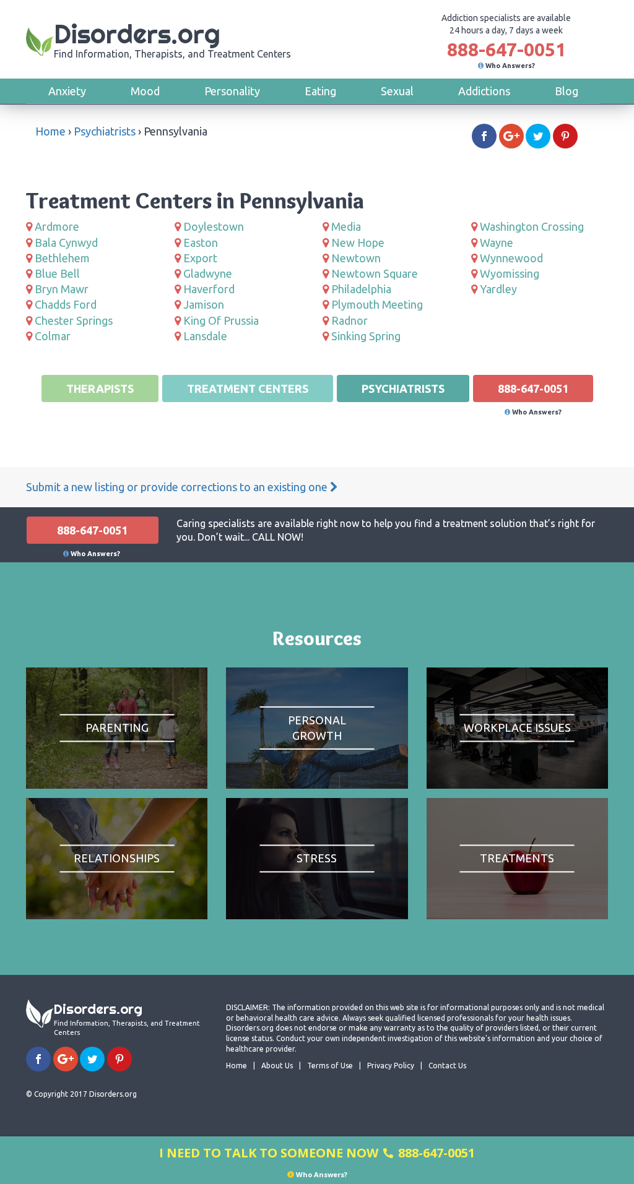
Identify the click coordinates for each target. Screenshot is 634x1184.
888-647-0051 (506, 49)
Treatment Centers (247, 388)
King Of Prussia (221, 320)
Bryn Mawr (62, 289)
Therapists (100, 388)
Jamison (203, 304)
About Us (277, 1066)
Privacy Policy (390, 1066)
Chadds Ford (66, 304)
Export (200, 258)
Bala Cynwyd (66, 242)
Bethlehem (62, 258)
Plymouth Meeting (377, 304)
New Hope (357, 242)
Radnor (349, 320)
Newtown (356, 258)
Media (346, 226)
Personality (232, 91)
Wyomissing (509, 273)
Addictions (484, 91)
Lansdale (205, 336)
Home (50, 131)
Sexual (397, 91)
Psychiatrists (105, 131)
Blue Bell (57, 273)
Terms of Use (330, 1066)
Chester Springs (74, 320)
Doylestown (213, 226)
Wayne (496, 242)
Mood (145, 91)
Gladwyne (207, 273)
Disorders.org (172, 38)
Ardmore (57, 226)
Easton (200, 242)
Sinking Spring (366, 336)
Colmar (53, 336)
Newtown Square (374, 273)
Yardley (498, 289)
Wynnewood (511, 258)
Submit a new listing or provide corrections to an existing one (178, 487)
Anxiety (67, 91)
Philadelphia (361, 289)
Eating (320, 91)
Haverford (209, 289)
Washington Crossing (532, 226)
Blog (566, 91)
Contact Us (447, 1066)
